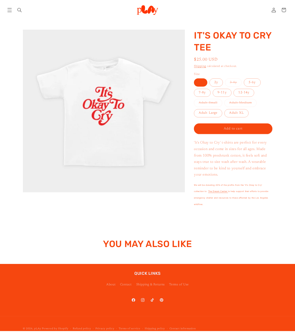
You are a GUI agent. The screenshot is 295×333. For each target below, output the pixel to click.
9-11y (222, 92)
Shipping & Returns (150, 284)
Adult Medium (243, 104)
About (111, 284)
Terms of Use (179, 284)
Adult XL (236, 113)
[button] (9, 10)
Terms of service (129, 329)
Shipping (200, 66)
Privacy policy (104, 329)
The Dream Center (218, 191)
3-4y (236, 84)
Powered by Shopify (55, 329)
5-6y (252, 82)
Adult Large (208, 113)
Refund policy (82, 329)
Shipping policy (155, 329)
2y (216, 82)
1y (201, 82)
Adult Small (210, 104)
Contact (126, 284)
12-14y (243, 92)
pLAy (37, 329)
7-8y (202, 92)
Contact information (183, 329)
